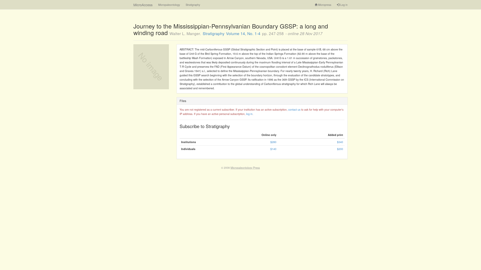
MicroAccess (143, 4)
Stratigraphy (193, 5)
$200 (340, 149)
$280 (273, 142)
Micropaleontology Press (245, 168)
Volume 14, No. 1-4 (243, 33)
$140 (273, 149)
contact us (294, 109)
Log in (344, 5)
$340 (340, 142)
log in (249, 114)
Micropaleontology (169, 5)
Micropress (324, 5)
